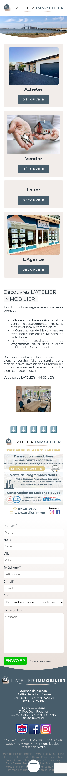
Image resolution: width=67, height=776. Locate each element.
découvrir (33, 99)
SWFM (41, 747)
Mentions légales (47, 743)
